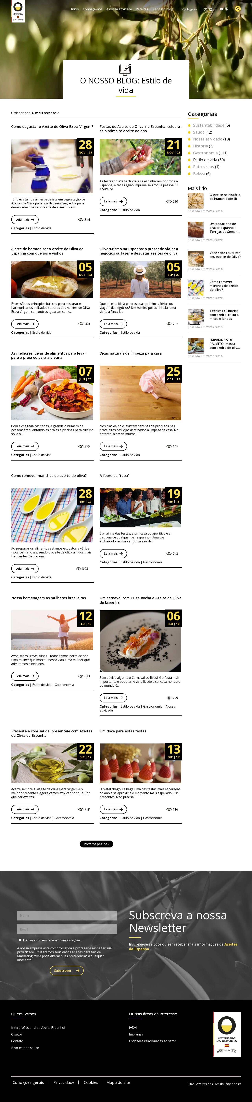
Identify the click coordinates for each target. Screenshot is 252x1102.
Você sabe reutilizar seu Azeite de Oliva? (225, 255)
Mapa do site (118, 1082)
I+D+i (133, 1027)
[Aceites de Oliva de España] (18, 11)
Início (75, 9)
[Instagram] (211, 9)
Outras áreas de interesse (153, 1014)
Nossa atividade (207, 139)
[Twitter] (206, 9)
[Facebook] (216, 9)
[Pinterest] (227, 9)
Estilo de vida (205, 159)
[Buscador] (238, 9)
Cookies (91, 1082)
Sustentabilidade (208, 125)
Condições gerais (28, 1082)
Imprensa (136, 1034)
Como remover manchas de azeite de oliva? (224, 286)
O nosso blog (163, 9)
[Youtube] (222, 9)
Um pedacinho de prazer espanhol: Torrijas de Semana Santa (224, 228)
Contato (17, 1041)
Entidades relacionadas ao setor (152, 1041)
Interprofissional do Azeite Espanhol (38, 1027)
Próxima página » (96, 844)
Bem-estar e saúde (25, 1048)
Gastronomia (205, 152)
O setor (16, 1034)
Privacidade (63, 1082)
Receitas (142, 9)
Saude (199, 132)
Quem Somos (23, 1014)
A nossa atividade (119, 9)
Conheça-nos (92, 9)
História (200, 146)
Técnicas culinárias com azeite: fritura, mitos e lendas (224, 315)
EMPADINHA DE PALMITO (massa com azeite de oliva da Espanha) (224, 344)
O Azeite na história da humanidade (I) (225, 197)
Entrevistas (203, 166)
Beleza (199, 173)
